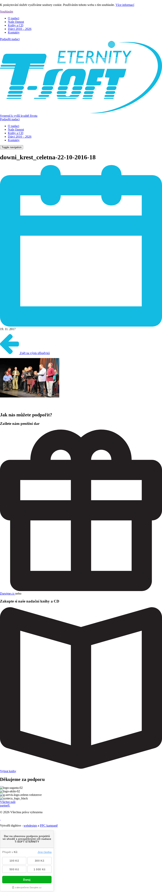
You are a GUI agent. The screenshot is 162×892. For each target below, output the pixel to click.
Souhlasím (6, 11)
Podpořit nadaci (10, 39)
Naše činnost (16, 21)
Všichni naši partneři (7, 803)
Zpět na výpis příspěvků (34, 353)
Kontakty (14, 32)
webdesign (30, 825)
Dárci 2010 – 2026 (19, 29)
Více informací (125, 4)
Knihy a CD (15, 25)
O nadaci (13, 18)
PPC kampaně (49, 825)
